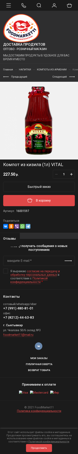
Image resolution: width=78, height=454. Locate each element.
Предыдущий (19, 76)
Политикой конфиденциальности (29, 280)
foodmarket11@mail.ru (18, 335)
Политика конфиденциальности (39, 411)
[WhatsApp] (22, 226)
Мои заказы (39, 358)
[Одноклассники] (11, 226)
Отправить (68, 261)
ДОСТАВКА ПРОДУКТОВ (24, 44)
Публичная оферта (39, 364)
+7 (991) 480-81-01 (18, 308)
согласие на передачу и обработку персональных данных (35, 273)
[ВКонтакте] (5, 226)
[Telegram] (28, 226)
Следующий (59, 76)
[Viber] (16, 226)
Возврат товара (39, 370)
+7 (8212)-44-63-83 (18, 317)
